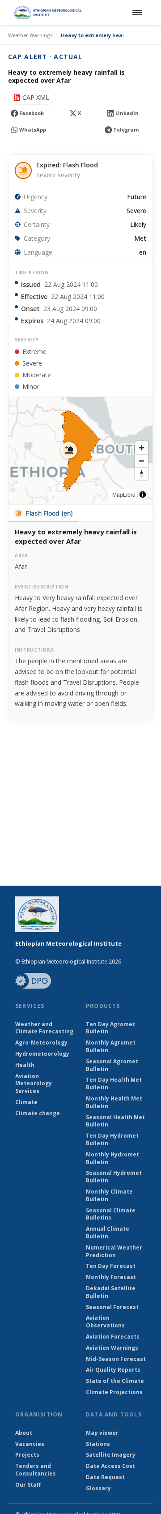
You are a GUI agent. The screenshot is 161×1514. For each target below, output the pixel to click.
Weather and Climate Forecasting (44, 1028)
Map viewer (102, 1433)
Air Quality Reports (113, 1369)
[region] (80, 450)
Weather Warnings (30, 35)
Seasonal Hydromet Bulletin (114, 1176)
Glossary (98, 1488)
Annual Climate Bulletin (107, 1232)
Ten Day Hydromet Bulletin (112, 1139)
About (23, 1433)
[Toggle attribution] (142, 494)
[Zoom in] (141, 447)
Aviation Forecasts (113, 1336)
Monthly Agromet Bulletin (111, 1046)
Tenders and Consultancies (35, 1470)
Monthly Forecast (111, 1277)
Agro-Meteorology (41, 1042)
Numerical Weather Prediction (114, 1251)
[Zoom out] (141, 460)
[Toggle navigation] (136, 12)
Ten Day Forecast (111, 1266)
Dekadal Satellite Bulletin (111, 1292)
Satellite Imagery (111, 1455)
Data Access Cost (110, 1466)
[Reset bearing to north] (141, 473)
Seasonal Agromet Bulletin (112, 1065)
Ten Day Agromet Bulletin (110, 1028)
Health (24, 1065)
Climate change (37, 1113)
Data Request (105, 1477)
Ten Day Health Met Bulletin (114, 1083)
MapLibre (124, 494)
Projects (27, 1455)
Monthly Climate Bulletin (109, 1195)
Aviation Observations (105, 1321)
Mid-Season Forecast (116, 1359)
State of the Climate (115, 1381)
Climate (26, 1102)
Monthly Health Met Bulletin (114, 1102)
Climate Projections (114, 1392)
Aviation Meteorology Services (33, 1084)
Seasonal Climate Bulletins (111, 1214)
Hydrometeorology (42, 1054)
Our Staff (28, 1484)
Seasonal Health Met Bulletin (115, 1121)
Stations (98, 1444)
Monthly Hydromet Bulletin (112, 1158)
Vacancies (29, 1444)
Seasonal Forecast (112, 1307)
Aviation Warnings (112, 1348)
